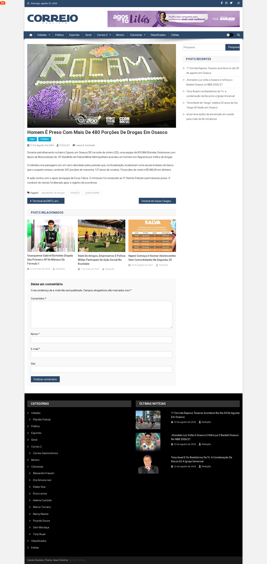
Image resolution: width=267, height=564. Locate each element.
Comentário (38, 298)
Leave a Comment (85, 145)
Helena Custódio (42, 500)
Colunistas (136, 34)
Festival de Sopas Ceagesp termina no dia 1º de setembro (159, 201)
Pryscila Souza (41, 520)
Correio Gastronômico (45, 453)
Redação (65, 145)
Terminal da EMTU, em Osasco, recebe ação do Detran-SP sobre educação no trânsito (48, 201)
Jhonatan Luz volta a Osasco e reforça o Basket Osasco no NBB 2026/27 (209, 82)
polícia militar (93, 192)
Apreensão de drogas (53, 192)
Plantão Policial (41, 419)
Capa (32, 139)
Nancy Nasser (41, 514)
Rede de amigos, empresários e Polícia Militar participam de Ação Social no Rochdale (101, 259)
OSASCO (75, 192)
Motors (120, 34)
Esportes (74, 34)
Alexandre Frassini (43, 473)
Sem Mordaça (41, 527)
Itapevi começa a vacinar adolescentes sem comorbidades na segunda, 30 (152, 257)
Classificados (158, 34)
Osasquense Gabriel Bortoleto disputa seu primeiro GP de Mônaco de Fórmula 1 (50, 259)
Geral (88, 34)
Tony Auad (39, 534)
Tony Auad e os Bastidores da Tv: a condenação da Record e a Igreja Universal (210, 94)
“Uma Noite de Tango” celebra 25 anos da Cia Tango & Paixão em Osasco (212, 105)
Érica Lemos (40, 493)
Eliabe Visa (39, 486)
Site (33, 363)
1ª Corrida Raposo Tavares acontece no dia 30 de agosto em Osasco (212, 70)
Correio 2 (102, 34)
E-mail (35, 348)
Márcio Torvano (42, 507)
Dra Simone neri (42, 480)
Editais (175, 34)
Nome (35, 334)
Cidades (42, 34)
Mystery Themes (76, 560)
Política (59, 34)
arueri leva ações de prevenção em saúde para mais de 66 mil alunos (210, 116)
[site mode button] (230, 35)
